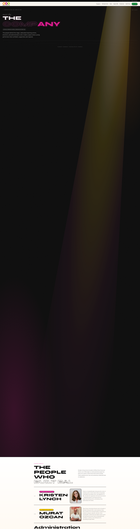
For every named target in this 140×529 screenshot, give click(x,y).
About (111, 3)
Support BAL (115, 3)
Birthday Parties (105, 3)
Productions (121, 3)
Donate (134, 3)
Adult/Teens (128, 3)
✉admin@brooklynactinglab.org (124, 0)
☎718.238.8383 (134, 0)
